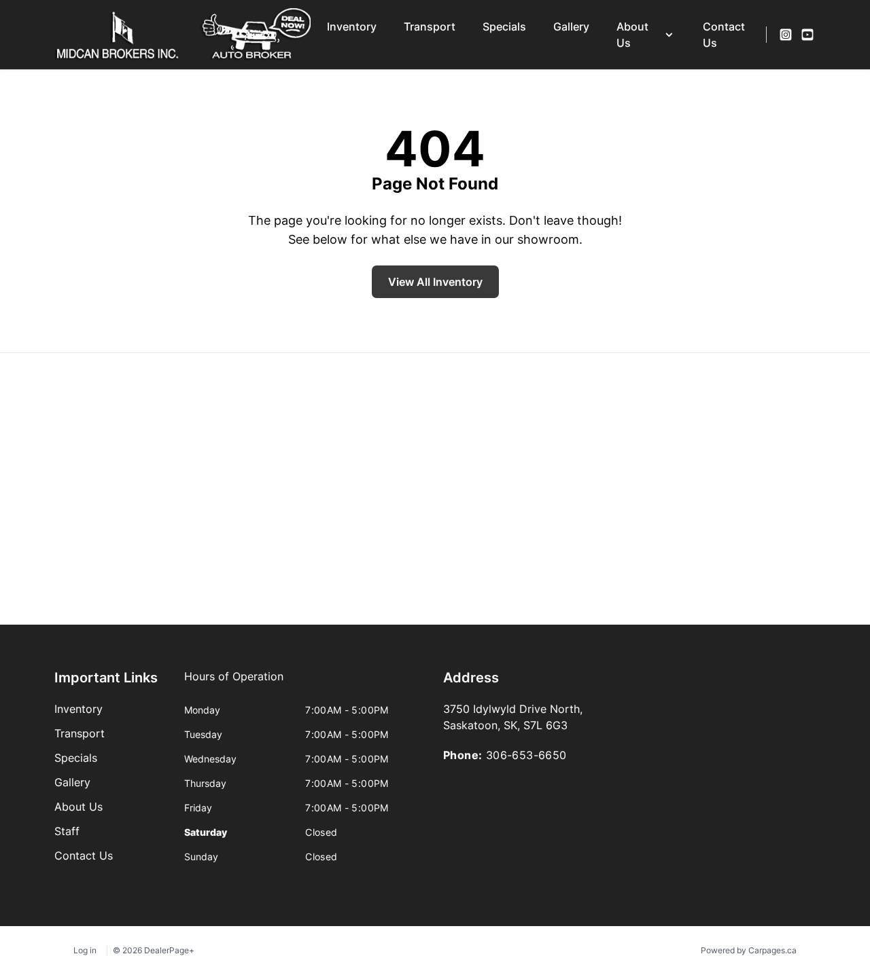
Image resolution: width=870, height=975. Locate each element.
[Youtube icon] (807, 34)
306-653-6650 (526, 755)
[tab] (233, 683)
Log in (85, 950)
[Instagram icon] (786, 34)
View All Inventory (435, 282)
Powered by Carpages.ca (749, 950)
